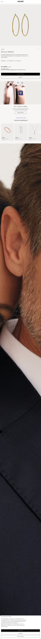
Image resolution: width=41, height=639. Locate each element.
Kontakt (20, 77)
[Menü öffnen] (1, 1)
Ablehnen (21, 633)
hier (6, 626)
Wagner (3, 137)
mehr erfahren (20, 112)
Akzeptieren (20, 630)
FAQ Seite (12, 69)
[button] (40, 132)
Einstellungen (20, 636)
